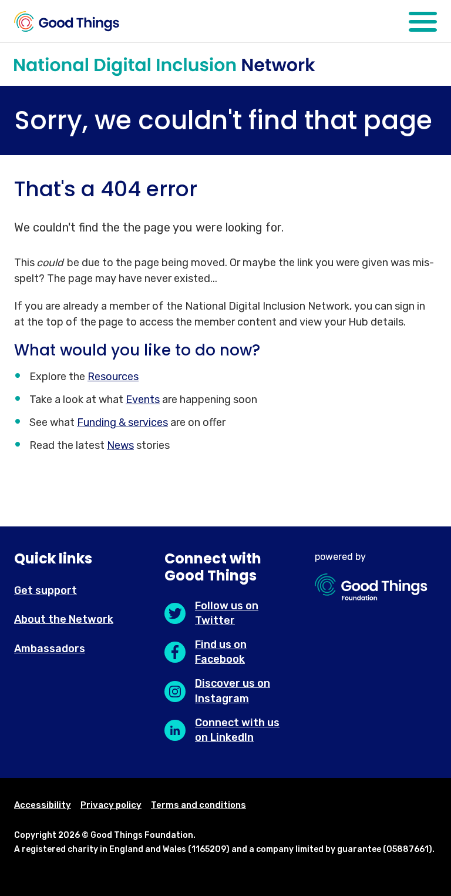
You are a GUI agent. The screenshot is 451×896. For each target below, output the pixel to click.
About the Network (63, 619)
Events (143, 399)
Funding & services (122, 422)
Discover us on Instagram (232, 690)
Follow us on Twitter (226, 613)
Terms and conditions (198, 805)
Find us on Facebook (221, 652)
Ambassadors (49, 648)
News (120, 445)
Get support (45, 590)
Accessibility (42, 805)
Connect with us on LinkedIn (237, 730)
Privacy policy (111, 805)
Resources (113, 376)
